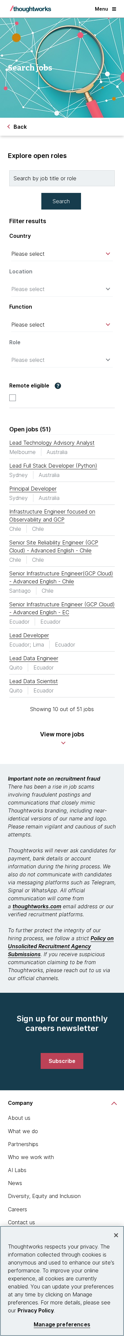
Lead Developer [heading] (29, 635)
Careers (17, 1209)
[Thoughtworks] (30, 9)
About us (19, 1117)
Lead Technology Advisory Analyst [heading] (52, 442)
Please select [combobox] (28, 253)
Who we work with (31, 1157)
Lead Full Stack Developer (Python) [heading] (53, 465)
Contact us (21, 1222)
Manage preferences (62, 1324)
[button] (58, 385)
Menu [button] (101, 9)
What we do (23, 1131)
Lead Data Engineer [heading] (33, 658)
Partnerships (23, 1144)
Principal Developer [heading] (33, 488)
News (15, 1183)
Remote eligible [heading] (29, 385)
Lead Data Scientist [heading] (33, 681)
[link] (62, 1061)
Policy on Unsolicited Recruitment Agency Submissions (61, 946)
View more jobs (62, 734)
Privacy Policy (36, 1310)
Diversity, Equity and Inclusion (44, 1196)
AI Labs (17, 1170)
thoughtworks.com (37, 906)
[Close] (116, 1235)
